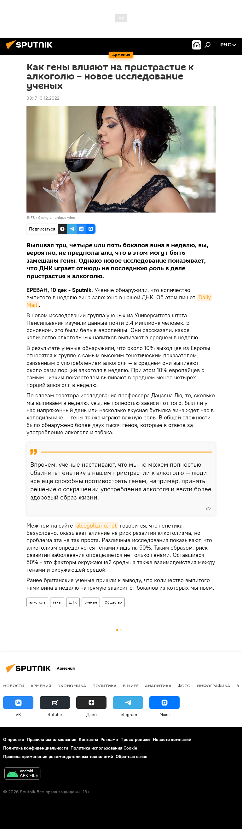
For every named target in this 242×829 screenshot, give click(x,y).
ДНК (73, 602)
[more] (208, 508)
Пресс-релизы (135, 739)
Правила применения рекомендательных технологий (58, 756)
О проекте (13, 739)
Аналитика (158, 685)
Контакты (88, 739)
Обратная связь (131, 756)
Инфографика (213, 685)
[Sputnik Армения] (31, 50)
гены (57, 602)
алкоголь (37, 602)
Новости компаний (172, 739)
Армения (41, 685)
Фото (184, 685)
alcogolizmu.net (96, 525)
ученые (90, 602)
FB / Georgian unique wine (53, 217)
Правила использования (51, 739)
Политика (104, 685)
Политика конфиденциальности (35, 748)
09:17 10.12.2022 (43, 98)
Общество (113, 602)
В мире (131, 685)
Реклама (109, 739)
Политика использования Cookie (104, 748)
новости (13, 685)
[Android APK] (22, 774)
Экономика (72, 685)
